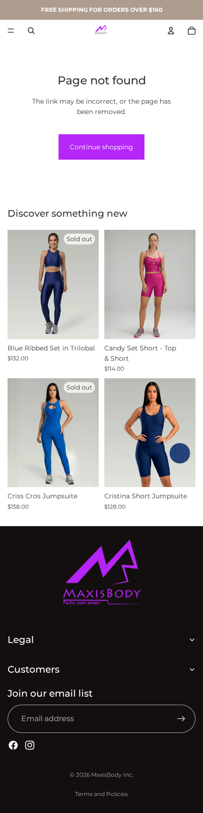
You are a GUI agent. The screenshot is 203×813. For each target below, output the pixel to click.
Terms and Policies (101, 793)
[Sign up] (181, 719)
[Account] (171, 30)
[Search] (31, 30)
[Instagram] (29, 745)
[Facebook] (13, 745)
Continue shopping (101, 147)
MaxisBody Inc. (112, 774)
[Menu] (11, 30)
